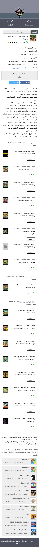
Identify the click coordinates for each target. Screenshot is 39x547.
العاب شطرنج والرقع (19, 68)
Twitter (14, 83)
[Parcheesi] (4, 483)
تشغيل (30, 159)
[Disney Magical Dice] (5, 530)
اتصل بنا (10, 25)
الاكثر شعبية (10, 21)
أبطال (29, 21)
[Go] (4, 514)
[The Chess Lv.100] (3, 491)
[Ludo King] (4, 459)
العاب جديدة (29, 25)
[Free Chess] (5, 475)
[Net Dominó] (5, 506)
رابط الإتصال (23, 444)
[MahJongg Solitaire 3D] (5, 499)
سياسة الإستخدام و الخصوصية (10, 541)
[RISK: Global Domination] (4, 522)
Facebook (23, 83)
